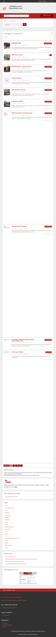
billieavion (19, 45)
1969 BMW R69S (16, 43)
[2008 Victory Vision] (7, 60)
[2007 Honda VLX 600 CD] (7, 95)
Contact (6, 547)
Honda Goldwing (16, 78)
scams (38, 475)
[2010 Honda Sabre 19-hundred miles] (7, 115)
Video (6, 535)
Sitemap (4, 626)
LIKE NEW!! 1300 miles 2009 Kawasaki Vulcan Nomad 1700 (23, 340)
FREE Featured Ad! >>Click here (11, 496)
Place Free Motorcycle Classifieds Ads (10, 594)
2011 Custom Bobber (18, 352)
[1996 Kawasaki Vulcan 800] (7, 227)
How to (6, 533)
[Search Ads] (24, 24)
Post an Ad (46, 15)
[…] (37, 48)
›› (21, 465)
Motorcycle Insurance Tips (10, 556)
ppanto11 (19, 80)
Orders (6, 522)
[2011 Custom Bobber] (7, 352)
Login (51, 1)
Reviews (6, 543)
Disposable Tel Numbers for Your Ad (12, 538)
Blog (6, 510)
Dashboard (7, 517)
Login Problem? (5, 615)
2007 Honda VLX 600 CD (18, 89)
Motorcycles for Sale (9, 29)
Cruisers (14, 45)
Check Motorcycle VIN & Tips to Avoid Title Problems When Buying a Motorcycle (21, 559)
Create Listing (7, 515)
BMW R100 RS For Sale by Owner (21, 66)
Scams (6, 540)
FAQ (6, 531)
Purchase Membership (9, 526)
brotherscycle (20, 354)
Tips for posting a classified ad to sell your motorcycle (15, 563)
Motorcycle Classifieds (7, 625)
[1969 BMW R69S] (7, 48)
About (6, 505)
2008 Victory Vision (17, 55)
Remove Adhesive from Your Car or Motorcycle (14, 561)
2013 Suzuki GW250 (17, 101)
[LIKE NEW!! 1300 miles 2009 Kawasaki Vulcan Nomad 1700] (6, 339)
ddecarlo (19, 115)
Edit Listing (7, 519)
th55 (18, 103)
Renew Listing (8, 529)
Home (4, 29)
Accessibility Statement (9, 508)
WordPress (35, 634)
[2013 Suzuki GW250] (7, 106)
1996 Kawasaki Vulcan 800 (19, 226)
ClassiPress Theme (22, 634)
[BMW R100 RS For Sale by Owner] (7, 71)
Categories (7, 512)
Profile (6, 524)
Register (48, 1)
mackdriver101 (20, 228)
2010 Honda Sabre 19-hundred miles (22, 113)
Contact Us (4, 623)
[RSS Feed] (4, 1)
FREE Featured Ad (8, 545)
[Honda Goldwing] (7, 83)
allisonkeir (19, 68)
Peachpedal (20, 91)
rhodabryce (20, 342)
